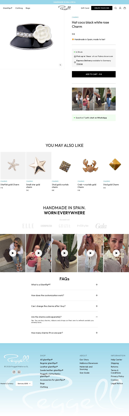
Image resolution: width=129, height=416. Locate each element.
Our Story (84, 359)
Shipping (115, 363)
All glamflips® (46, 359)
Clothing (44, 387)
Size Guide (85, 372)
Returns (114, 366)
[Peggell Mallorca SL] (16, 358)
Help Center (116, 359)
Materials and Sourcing (86, 367)
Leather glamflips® (49, 366)
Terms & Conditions (116, 371)
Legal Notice (117, 383)
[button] (115, 8)
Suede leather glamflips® (51, 370)
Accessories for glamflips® (52, 380)
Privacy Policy (117, 376)
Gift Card (85, 8)
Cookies (114, 380)
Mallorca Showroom (89, 363)
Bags (42, 383)
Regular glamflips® (49, 363)
